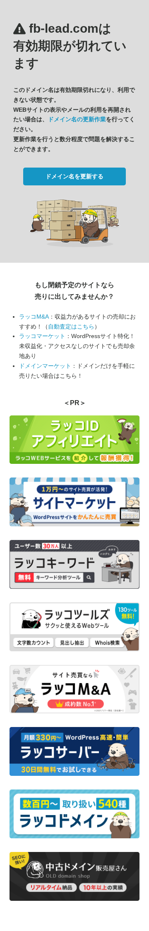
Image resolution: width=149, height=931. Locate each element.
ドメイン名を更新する (74, 176)
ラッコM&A (34, 316)
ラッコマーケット (42, 336)
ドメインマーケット (45, 365)
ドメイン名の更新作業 (77, 119)
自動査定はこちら (71, 326)
